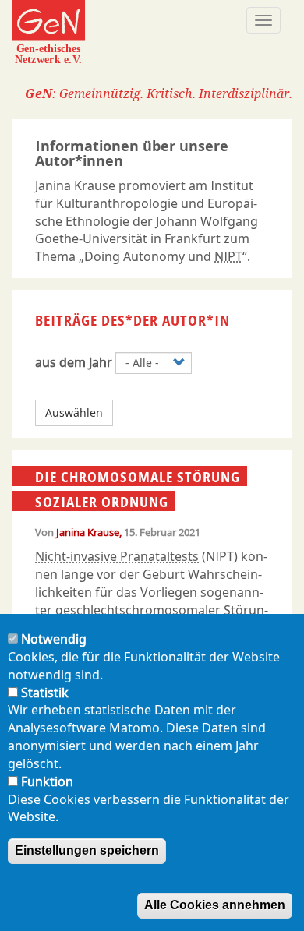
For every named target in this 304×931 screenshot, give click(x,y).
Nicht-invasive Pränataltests (117, 556)
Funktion (47, 781)
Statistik (45, 692)
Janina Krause (87, 532)
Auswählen (74, 412)
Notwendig (54, 638)
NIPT (228, 256)
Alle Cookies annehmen (214, 905)
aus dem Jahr (73, 362)
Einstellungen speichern (87, 850)
